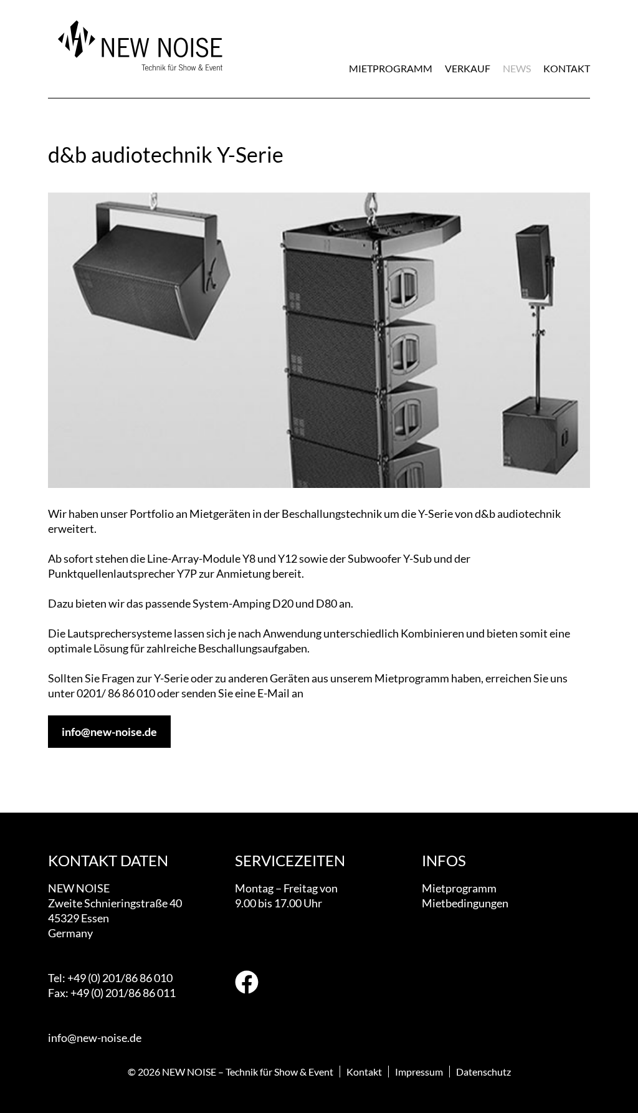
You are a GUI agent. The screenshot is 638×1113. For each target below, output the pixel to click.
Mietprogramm (390, 68)
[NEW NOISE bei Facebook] (247, 983)
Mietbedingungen (465, 903)
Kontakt (566, 68)
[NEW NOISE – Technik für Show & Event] (138, 78)
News (517, 68)
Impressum (419, 1071)
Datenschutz (483, 1071)
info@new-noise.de (109, 731)
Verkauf (467, 68)
